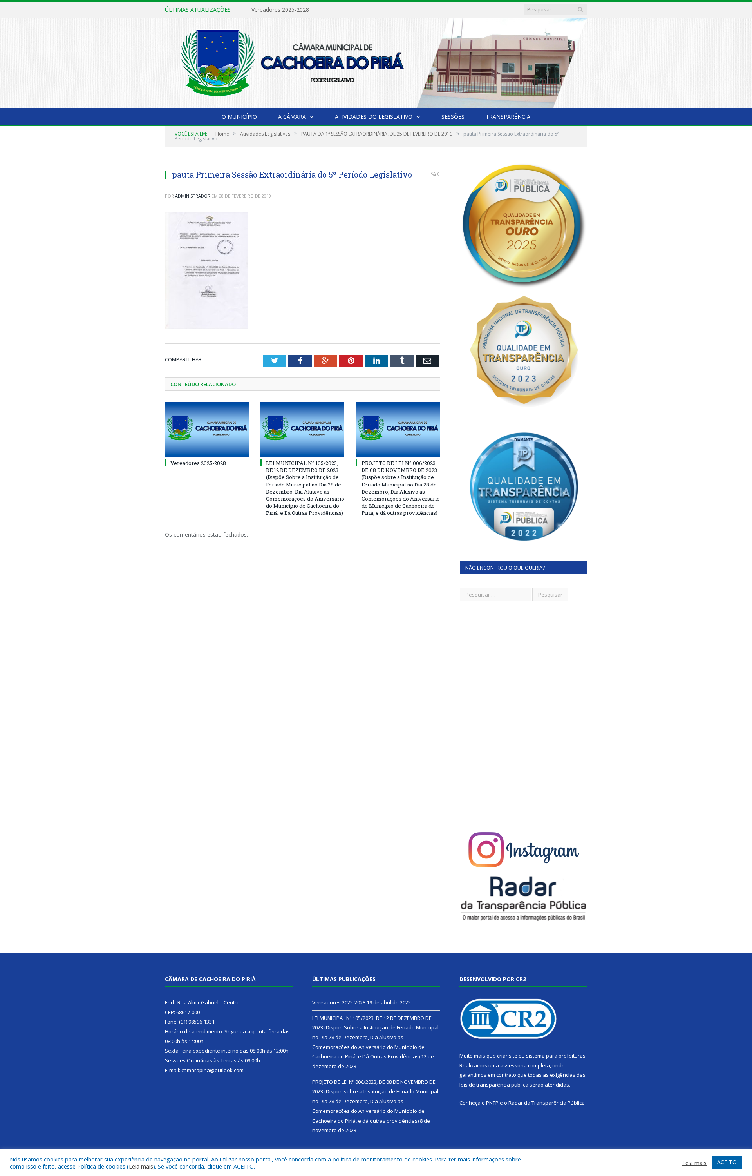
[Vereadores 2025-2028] (207, 429)
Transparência (508, 116)
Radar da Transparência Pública (546, 1102)
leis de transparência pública (493, 1084)
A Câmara (292, 116)
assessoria (513, 1065)
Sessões (453, 116)
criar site (507, 1055)
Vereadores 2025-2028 (198, 462)
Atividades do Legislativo (373, 116)
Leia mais (141, 1166)
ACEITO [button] (727, 1162)
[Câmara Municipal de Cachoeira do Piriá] (376, 61)
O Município (239, 116)
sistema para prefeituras (556, 1055)
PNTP (492, 1102)
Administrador (192, 196)
